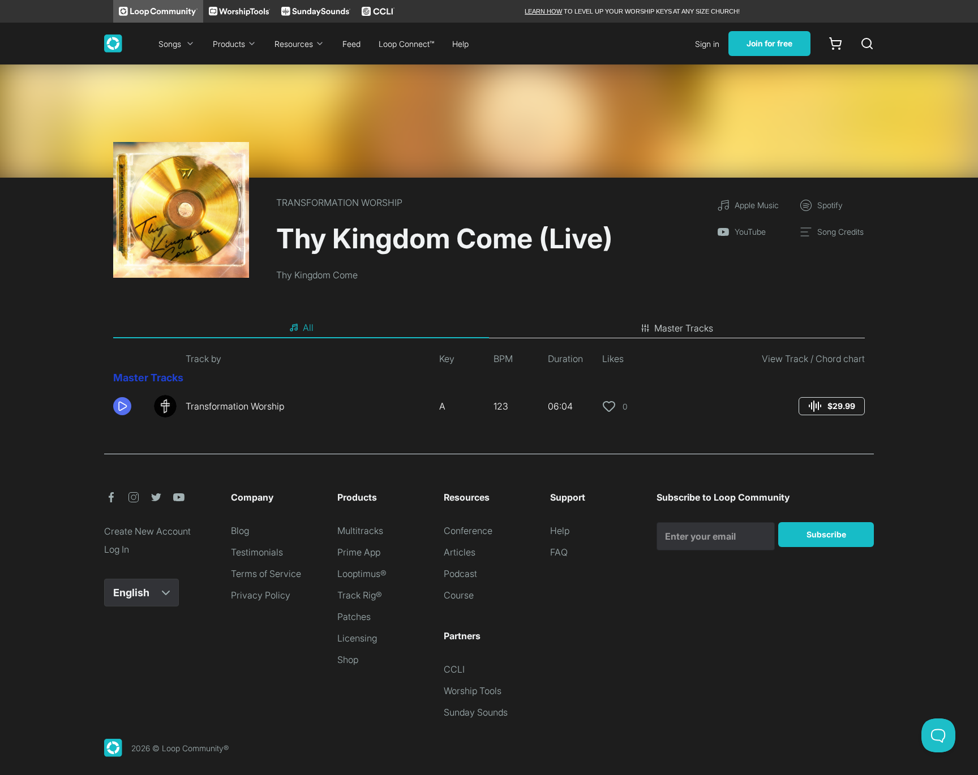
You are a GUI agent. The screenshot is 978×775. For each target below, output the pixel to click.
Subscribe (826, 534)
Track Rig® (359, 595)
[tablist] (489, 328)
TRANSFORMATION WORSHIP (339, 202)
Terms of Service (266, 573)
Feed (351, 44)
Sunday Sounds (476, 712)
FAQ (559, 552)
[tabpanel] (489, 389)
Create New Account (147, 531)
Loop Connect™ (406, 44)
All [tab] (308, 327)
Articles (459, 552)
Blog (240, 530)
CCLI (454, 669)
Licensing (357, 638)
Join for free (769, 43)
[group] (832, 406)
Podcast (460, 573)
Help (460, 44)
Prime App (358, 552)
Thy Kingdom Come (317, 275)
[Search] (867, 43)
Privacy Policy (260, 595)
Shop (347, 659)
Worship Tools (472, 690)
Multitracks (360, 530)
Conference (468, 530)
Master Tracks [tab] (683, 328)
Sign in (707, 44)
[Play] (122, 406)
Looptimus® (362, 573)
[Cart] (835, 43)
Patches (354, 616)
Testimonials (257, 552)
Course (459, 595)
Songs (169, 44)
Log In (116, 549)
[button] (129, 406)
